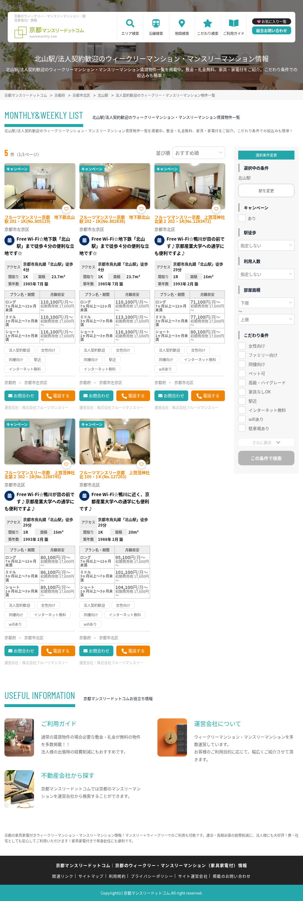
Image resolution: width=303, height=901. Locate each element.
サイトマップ (91, 876)
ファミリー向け (263, 355)
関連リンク (62, 876)
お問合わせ (24, 395)
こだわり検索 (207, 33)
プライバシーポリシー (152, 876)
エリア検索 (130, 33)
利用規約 (117, 876)
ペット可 (257, 373)
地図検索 (182, 33)
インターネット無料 (267, 410)
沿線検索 (156, 33)
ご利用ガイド (233, 33)
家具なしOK (260, 392)
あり (252, 218)
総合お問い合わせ (271, 30)
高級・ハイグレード (267, 382)
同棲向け (257, 364)
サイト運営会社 (193, 876)
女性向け (257, 346)
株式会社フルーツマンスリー (45, 407)
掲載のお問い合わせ (232, 876)
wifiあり (256, 419)
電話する (61, 395)
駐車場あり (259, 428)
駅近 (253, 401)
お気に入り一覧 (274, 21)
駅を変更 (266, 190)
